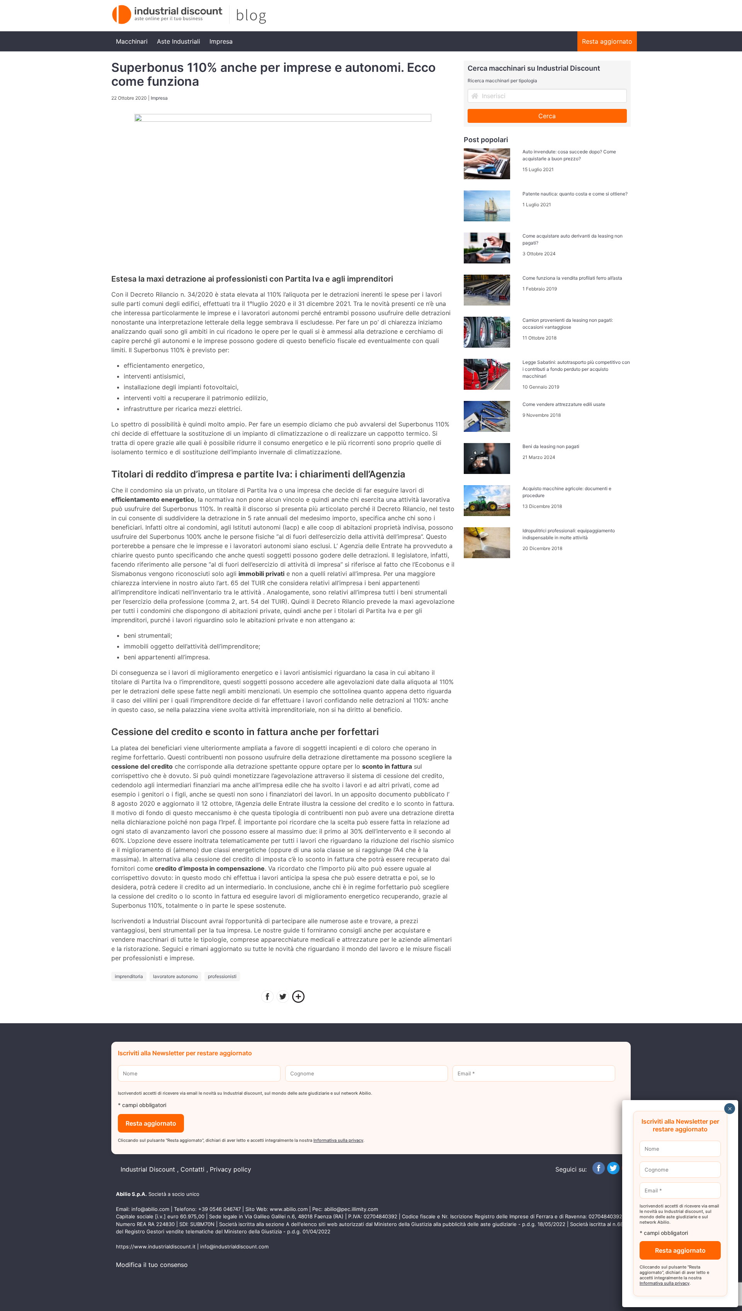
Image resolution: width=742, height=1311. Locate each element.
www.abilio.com (289, 1209)
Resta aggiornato (607, 41)
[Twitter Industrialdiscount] (613, 1172)
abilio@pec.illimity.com (351, 1209)
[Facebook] (267, 997)
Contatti (192, 1169)
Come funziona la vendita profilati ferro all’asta (572, 278)
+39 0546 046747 (219, 1209)
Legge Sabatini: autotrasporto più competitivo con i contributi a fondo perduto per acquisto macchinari (576, 369)
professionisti (222, 976)
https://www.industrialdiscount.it (156, 1246)
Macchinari (132, 41)
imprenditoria (129, 976)
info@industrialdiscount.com (234, 1246)
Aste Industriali (178, 41)
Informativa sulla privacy (338, 1140)
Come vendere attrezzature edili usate (563, 404)
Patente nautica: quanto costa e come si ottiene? (575, 194)
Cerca (547, 116)
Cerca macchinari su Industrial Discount (534, 68)
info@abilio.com (150, 1209)
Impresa (221, 41)
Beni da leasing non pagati (550, 446)
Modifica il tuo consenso (152, 1265)
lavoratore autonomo (175, 976)
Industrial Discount (148, 1169)
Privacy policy (230, 1169)
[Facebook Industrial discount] (598, 1172)
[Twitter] (283, 997)
